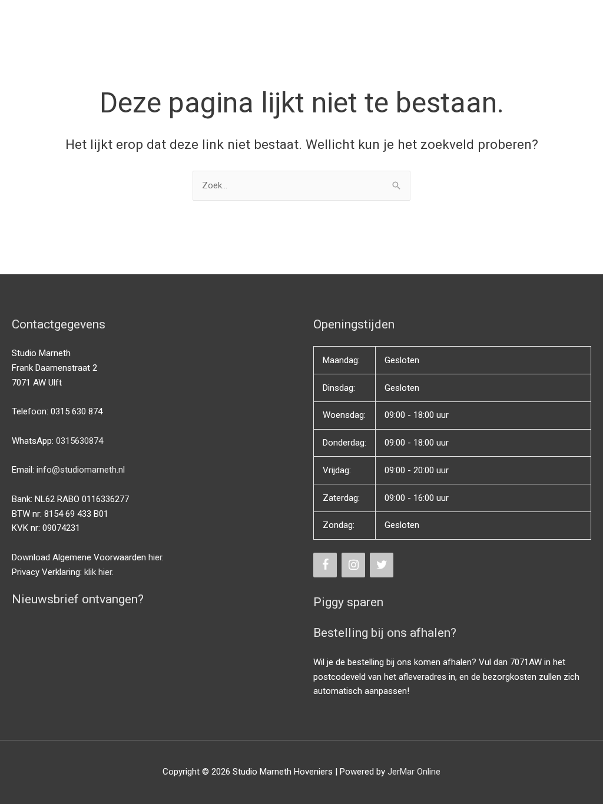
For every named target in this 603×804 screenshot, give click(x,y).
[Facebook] (325, 565)
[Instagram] (353, 565)
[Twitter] (381, 565)
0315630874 (79, 441)
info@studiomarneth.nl (81, 469)
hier (155, 557)
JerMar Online (413, 771)
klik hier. (99, 572)
